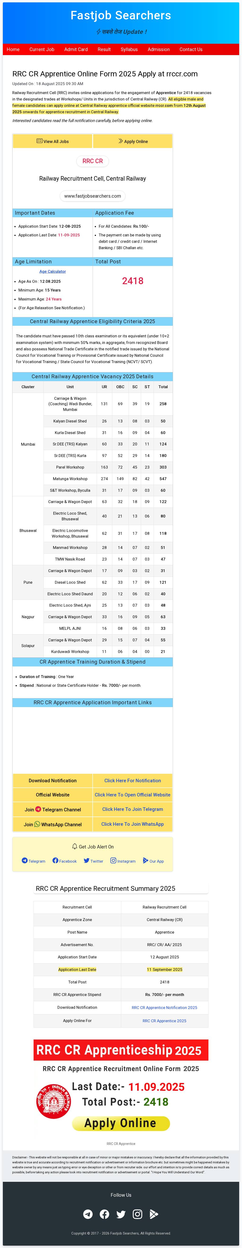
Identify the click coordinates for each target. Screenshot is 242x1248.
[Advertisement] (93, 740)
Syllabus (129, 49)
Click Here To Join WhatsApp (132, 824)
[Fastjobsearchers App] (154, 1214)
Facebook (67, 861)
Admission (159, 49)
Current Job (42, 49)
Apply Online (135, 141)
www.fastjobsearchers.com (92, 196)
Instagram (126, 861)
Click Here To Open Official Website (132, 795)
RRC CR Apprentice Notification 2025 (164, 1007)
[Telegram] (88, 1214)
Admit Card (76, 49)
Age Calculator (52, 271)
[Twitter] (121, 1214)
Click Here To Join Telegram (132, 809)
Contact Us (191, 49)
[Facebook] (104, 1214)
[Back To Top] (234, 1241)
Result (104, 49)
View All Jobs (56, 141)
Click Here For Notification (132, 780)
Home (13, 49)
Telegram (36, 861)
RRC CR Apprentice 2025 (164, 1020)
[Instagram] (137, 1214)
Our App (156, 861)
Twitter (96, 861)
